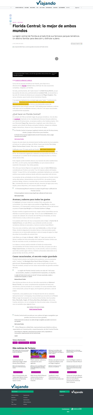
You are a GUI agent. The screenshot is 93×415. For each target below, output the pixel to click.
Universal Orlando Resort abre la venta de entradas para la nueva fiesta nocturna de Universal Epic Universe (74, 379)
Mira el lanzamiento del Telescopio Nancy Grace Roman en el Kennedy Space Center (20, 378)
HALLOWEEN (70, 356)
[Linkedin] (10, 21)
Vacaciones (32, 7)
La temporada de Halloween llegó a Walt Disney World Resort (20, 361)
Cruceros (55, 7)
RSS (68, 412)
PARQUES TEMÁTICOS (18, 372)
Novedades (52, 356)
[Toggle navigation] (10, 8)
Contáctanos (65, 409)
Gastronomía (62, 7)
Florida (24, 86)
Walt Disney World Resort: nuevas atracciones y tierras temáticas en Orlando (39, 378)
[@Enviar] (10, 24)
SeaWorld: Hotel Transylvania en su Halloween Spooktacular (56, 377)
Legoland (17, 119)
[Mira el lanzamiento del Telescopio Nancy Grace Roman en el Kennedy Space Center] (21, 369)
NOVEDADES (16, 356)
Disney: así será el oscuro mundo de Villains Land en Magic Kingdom (56, 361)
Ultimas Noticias (27, 402)
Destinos (27, 7)
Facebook (61, 395)
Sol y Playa (42, 7)
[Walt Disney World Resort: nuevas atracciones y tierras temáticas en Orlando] (39, 369)
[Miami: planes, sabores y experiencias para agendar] (39, 354)
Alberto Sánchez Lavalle (23, 80)
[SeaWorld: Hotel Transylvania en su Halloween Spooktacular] (57, 369)
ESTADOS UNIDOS (35, 356)
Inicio (14, 22)
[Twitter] (10, 18)
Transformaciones (36, 372)
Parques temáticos (54, 372)
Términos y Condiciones (16, 413)
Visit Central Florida (19, 139)
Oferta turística (19, 7)
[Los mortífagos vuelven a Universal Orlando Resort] (75, 354)
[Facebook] (10, 15)
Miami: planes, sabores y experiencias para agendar (38, 361)
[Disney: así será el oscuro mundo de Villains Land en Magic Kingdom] (57, 354)
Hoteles (25, 404)
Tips (37, 7)
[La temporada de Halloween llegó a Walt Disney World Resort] (21, 354)
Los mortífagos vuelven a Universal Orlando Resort (74, 360)
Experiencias (49, 7)
